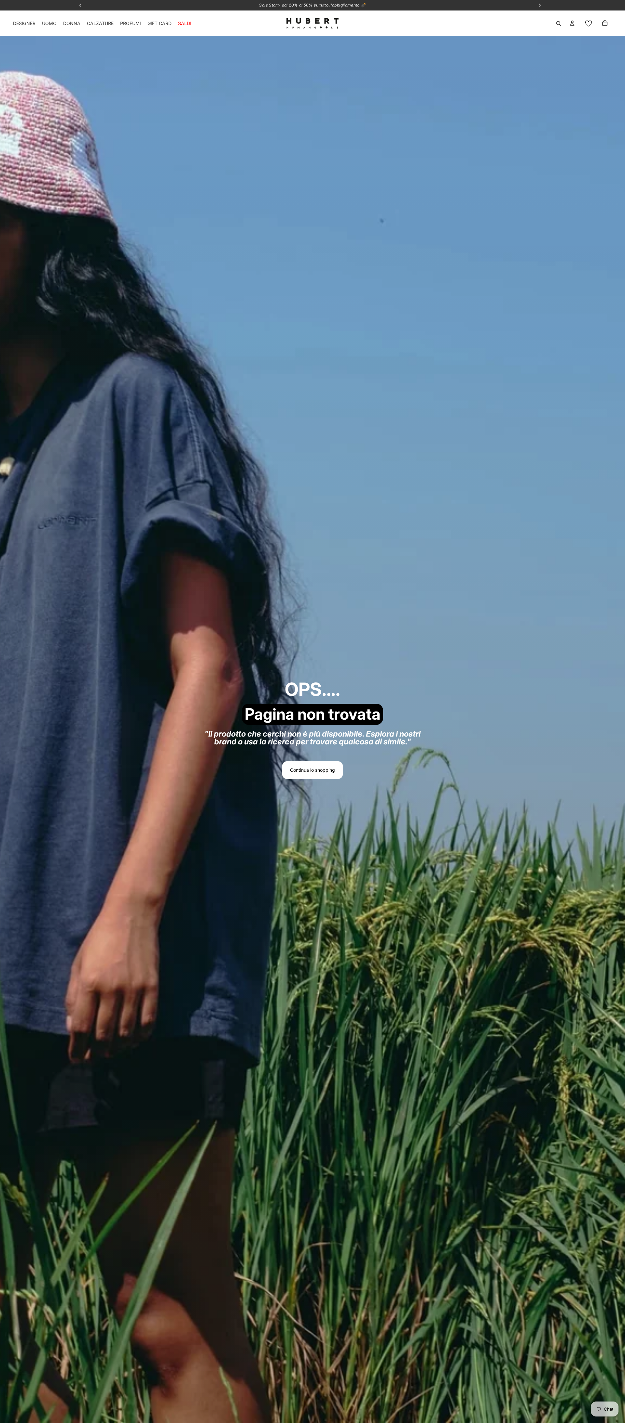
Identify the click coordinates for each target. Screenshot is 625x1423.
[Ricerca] (558, 23)
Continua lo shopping (312, 770)
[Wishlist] (588, 23)
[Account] (572, 23)
